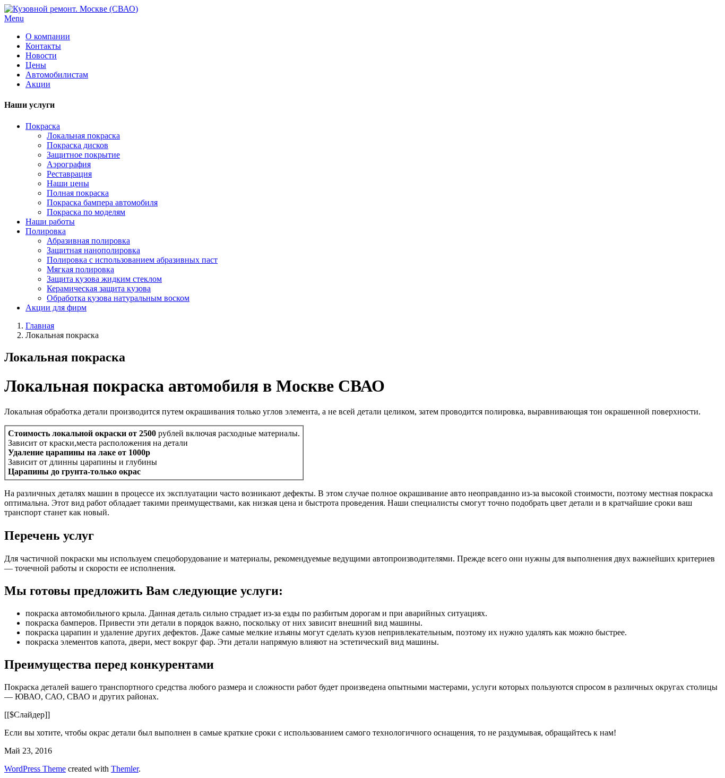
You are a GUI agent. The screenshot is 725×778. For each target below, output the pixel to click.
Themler (125, 768)
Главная (39, 325)
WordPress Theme (35, 768)
